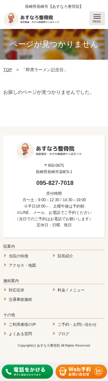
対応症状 (16, 290)
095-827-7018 (55, 182)
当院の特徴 (18, 256)
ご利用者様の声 (22, 324)
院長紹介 (65, 256)
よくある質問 (20, 334)
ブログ (63, 334)
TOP (7, 69)
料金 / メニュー (71, 290)
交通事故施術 (20, 299)
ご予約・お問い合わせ (77, 324)
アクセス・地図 (22, 265)
